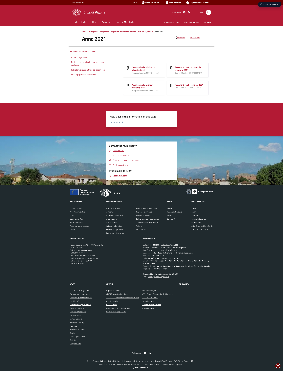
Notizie (169, 208)
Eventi (193, 208)
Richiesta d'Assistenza (78, 311)
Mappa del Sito (75, 343)
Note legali (74, 326)
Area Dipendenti (148, 308)
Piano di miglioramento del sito (81, 297)
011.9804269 (78, 247)
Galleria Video (196, 222)
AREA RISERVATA (141, 367)
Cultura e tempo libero (114, 229)
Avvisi (169, 215)
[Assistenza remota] (191, 361)
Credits (72, 333)
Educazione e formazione (115, 233)
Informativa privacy (77, 322)
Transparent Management (99, 31)
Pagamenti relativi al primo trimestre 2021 (143, 69)
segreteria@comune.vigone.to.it (86, 258)
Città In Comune (184, 361)
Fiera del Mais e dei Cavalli (116, 311)
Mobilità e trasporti (143, 215)
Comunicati (171, 219)
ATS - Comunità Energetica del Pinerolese (157, 294)
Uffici (72, 215)
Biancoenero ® (150, 364)
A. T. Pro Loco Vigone (150, 297)
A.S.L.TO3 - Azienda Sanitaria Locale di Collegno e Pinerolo (127, 297)
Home (84, 31)
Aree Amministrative (77, 211)
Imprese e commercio (144, 211)
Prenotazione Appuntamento (80, 304)
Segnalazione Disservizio (79, 308)
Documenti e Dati (76, 219)
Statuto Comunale (76, 318)
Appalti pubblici (111, 219)
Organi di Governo (76, 208)
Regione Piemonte (78, 2)
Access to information (171, 22)
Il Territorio (195, 215)
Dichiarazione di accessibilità (80, 294)
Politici (72, 229)
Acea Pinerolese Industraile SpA (118, 308)
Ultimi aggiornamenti (77, 336)
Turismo (139, 226)
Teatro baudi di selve (174, 211)
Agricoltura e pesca (113, 208)
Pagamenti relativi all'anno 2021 (189, 84)
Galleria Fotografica (198, 219)
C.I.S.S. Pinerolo (112, 301)
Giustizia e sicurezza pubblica (146, 208)
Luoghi (193, 211)
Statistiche (74, 340)
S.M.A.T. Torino (111, 304)
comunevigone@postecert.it (85, 255)
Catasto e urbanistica (114, 226)
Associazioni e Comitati (199, 229)
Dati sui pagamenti (145, 31)
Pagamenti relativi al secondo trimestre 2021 (188, 69)
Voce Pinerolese (148, 301)
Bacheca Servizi (75, 315)
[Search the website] (208, 12)
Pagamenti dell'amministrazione (123, 31)
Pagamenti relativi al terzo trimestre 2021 (143, 86)
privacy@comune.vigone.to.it (158, 276)
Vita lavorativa (141, 229)
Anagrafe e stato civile (114, 215)
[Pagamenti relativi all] (171, 85)
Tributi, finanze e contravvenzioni (148, 222)
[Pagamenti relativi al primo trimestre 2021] (128, 67)
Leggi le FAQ (74, 301)
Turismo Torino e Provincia (151, 304)
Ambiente (110, 211)
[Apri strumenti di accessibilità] (278, 366)
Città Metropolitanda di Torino (117, 294)
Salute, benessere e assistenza (147, 219)
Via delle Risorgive (149, 290)
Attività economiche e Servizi (202, 226)
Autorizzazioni (111, 222)
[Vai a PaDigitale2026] (199, 191)
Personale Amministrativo (79, 226)
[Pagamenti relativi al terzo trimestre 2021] (128, 85)
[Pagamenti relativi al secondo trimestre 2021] (171, 67)
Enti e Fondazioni (76, 222)
